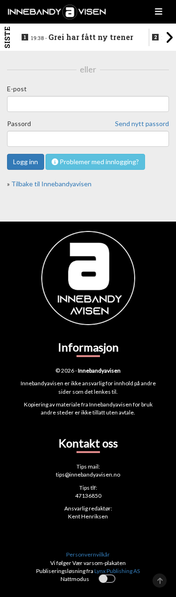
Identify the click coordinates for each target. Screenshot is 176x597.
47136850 (88, 495)
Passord (19, 123)
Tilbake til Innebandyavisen (51, 184)
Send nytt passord (142, 123)
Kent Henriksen (88, 516)
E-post (17, 89)
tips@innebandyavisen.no (88, 474)
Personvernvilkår (88, 554)
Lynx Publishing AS (117, 570)
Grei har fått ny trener (82, 37)
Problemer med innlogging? (98, 162)
